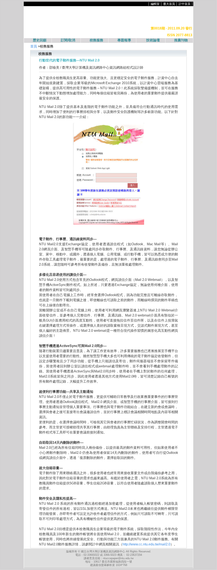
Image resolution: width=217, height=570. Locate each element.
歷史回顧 (39, 40)
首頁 (33, 46)
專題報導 (124, 40)
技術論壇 (153, 40)
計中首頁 (185, 4)
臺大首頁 (169, 4)
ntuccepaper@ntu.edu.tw (118, 558)
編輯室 (155, 4)
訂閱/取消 (68, 40)
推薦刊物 (181, 40)
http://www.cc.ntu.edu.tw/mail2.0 (146, 544)
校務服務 (96, 40)
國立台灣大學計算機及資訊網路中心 (103, 551)
